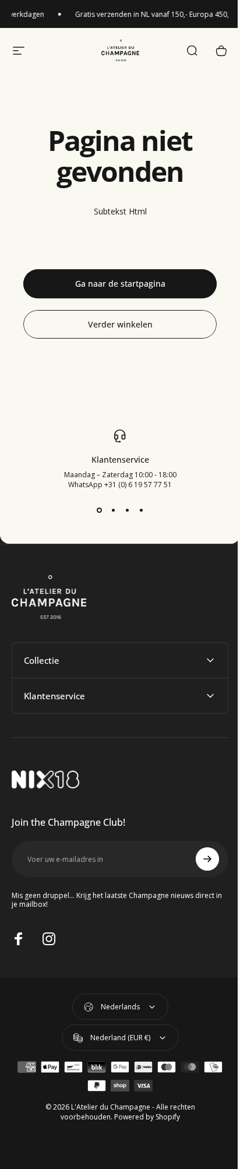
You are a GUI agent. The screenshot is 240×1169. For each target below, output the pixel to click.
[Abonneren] (198, 859)
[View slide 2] (113, 510)
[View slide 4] (141, 510)
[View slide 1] (99, 510)
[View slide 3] (127, 510)
